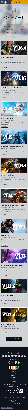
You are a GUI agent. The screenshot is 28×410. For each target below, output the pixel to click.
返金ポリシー (14, 401)
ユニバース (14, 375)
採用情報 (14, 381)
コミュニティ (14, 377)
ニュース (14, 371)
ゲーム (14, 373)
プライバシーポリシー (14, 400)
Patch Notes (4, 60)
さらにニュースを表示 (14, 338)
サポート (14, 379)
